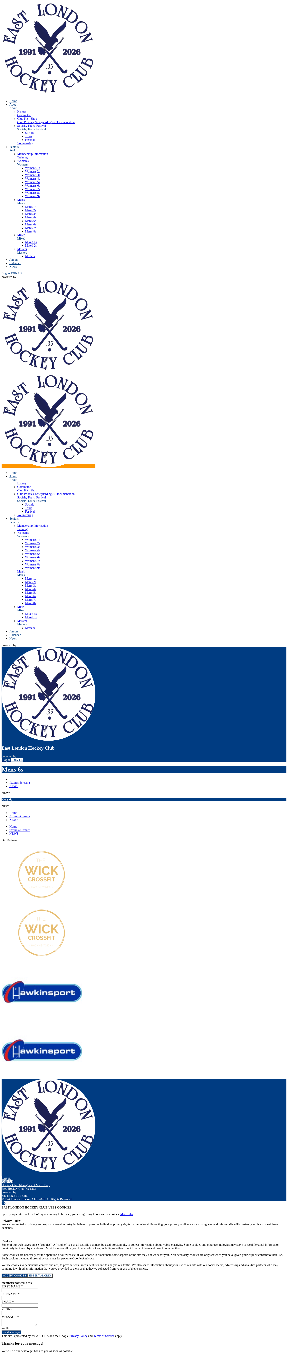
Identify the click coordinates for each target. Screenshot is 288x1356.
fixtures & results (19, 782)
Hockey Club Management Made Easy (26, 1185)
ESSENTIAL (40, 1275)
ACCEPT (14, 1275)
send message (11, 1332)
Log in (6, 273)
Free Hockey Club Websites (19, 1188)
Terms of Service (103, 1336)
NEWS (13, 786)
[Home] (48, 94)
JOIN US (16, 273)
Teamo (24, 1195)
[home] (48, 466)
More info (126, 1214)
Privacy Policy (78, 1336)
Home (13, 812)
